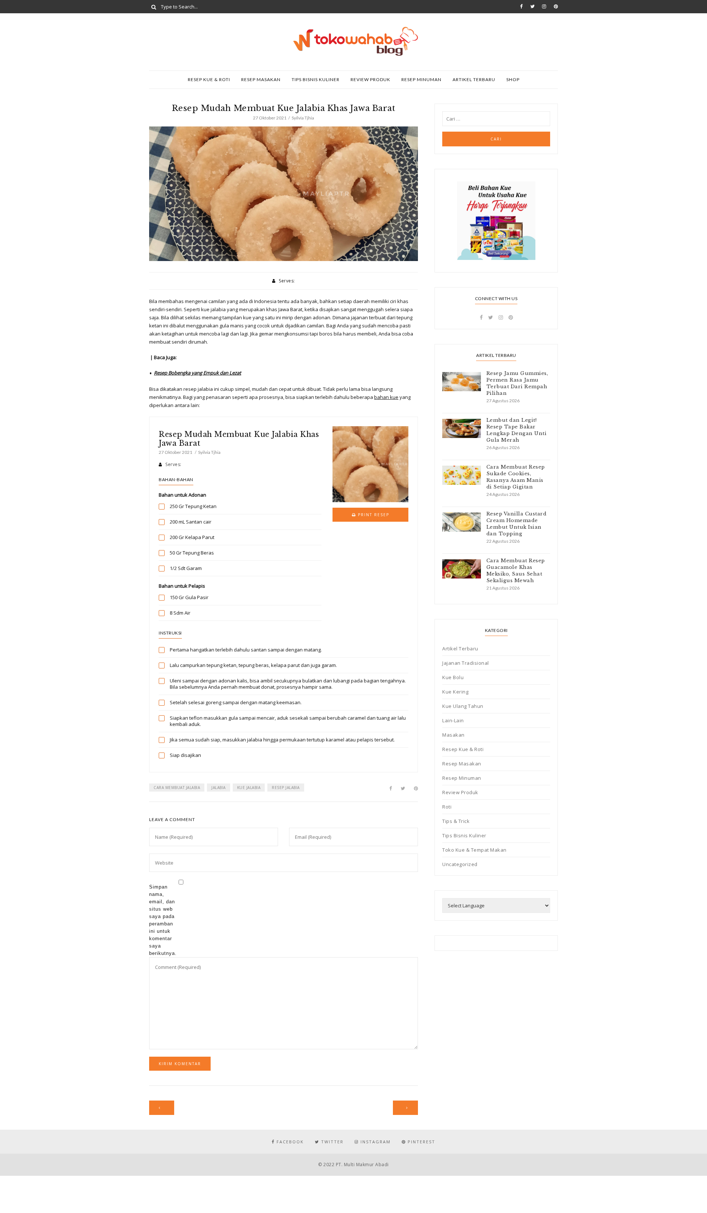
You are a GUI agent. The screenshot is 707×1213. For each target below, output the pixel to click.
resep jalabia (286, 787)
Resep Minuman (421, 79)
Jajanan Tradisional (465, 663)
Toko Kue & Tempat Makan (474, 850)
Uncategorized (460, 864)
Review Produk (370, 79)
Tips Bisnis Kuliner (316, 79)
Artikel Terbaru (474, 79)
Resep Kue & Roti (209, 79)
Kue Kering (455, 691)
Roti (446, 806)
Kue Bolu (453, 677)
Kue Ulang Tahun (462, 706)
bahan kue (386, 397)
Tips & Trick (455, 821)
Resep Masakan (261, 79)
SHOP (513, 79)
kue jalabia (249, 787)
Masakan (453, 734)
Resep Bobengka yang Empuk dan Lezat (197, 372)
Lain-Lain (453, 720)
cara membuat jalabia (177, 787)
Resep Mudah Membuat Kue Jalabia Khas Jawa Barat (239, 439)
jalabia (218, 787)
